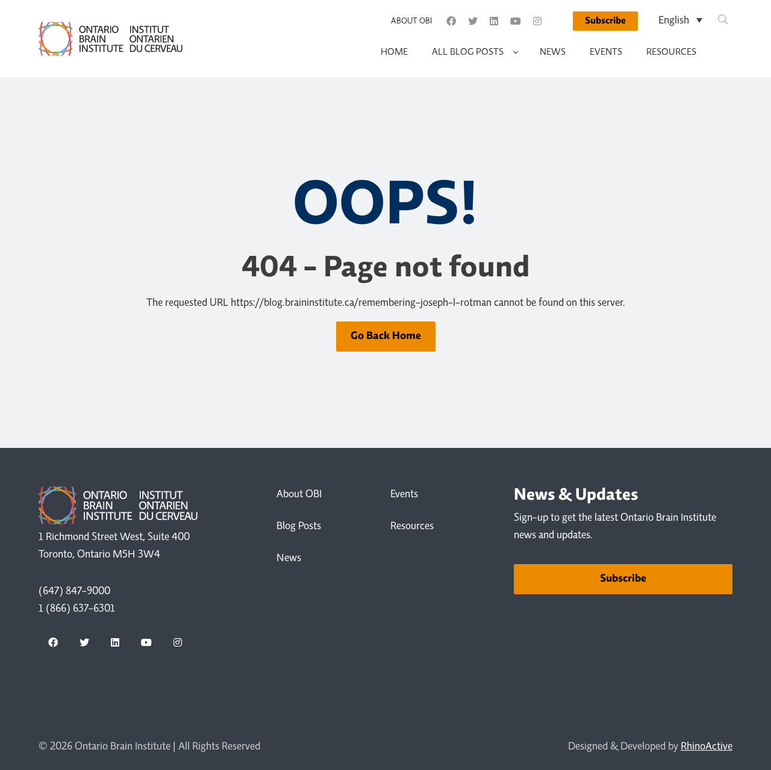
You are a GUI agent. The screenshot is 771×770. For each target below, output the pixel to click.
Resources (671, 52)
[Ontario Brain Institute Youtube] (515, 21)
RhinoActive (706, 747)
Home (394, 52)
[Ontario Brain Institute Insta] (537, 21)
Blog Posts (298, 526)
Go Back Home (386, 336)
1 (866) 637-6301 (77, 609)
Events (606, 52)
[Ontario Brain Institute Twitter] (472, 21)
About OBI (411, 21)
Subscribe (605, 21)
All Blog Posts (468, 52)
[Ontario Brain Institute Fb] (451, 21)
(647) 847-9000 (74, 591)
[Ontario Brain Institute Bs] (558, 21)
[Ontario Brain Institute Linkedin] (494, 21)
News (553, 52)
